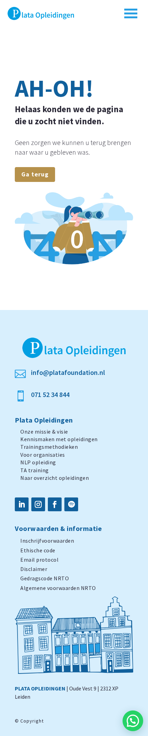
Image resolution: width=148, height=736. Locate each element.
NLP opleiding (38, 462)
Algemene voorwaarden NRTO (58, 587)
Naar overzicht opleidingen (54, 477)
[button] (133, 720)
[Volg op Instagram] (38, 504)
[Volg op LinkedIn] (22, 504)
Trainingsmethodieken (49, 446)
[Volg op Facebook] (55, 504)
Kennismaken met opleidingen (59, 439)
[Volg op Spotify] (71, 504)
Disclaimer (33, 568)
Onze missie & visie (44, 431)
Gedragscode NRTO (44, 578)
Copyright (32, 721)
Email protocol (39, 559)
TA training (34, 470)
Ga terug (35, 174)
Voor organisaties (42, 454)
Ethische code (37, 550)
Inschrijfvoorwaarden (47, 540)
